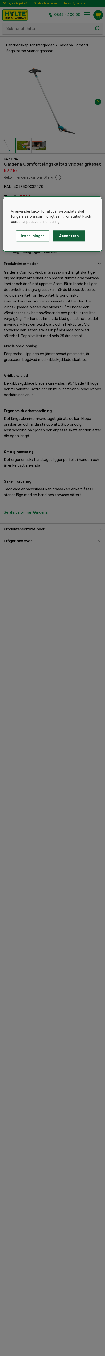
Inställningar (32, 236)
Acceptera (69, 236)
